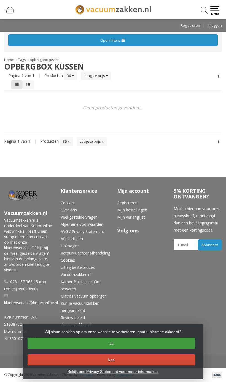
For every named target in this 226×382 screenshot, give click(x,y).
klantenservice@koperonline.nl (31, 302)
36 (69, 75)
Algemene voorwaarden (82, 224)
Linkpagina (70, 245)
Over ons (69, 210)
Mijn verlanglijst (131, 217)
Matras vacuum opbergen (84, 296)
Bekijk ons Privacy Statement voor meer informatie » (113, 371)
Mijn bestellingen (132, 210)
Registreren (190, 25)
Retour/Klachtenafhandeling (85, 253)
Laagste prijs (95, 75)
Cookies (68, 260)
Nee (111, 360)
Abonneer (209, 244)
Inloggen (215, 25)
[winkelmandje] (10, 12)
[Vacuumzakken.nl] (113, 9)
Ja (111, 343)
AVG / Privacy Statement (82, 231)
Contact (68, 202)
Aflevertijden (72, 238)
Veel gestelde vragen (79, 217)
